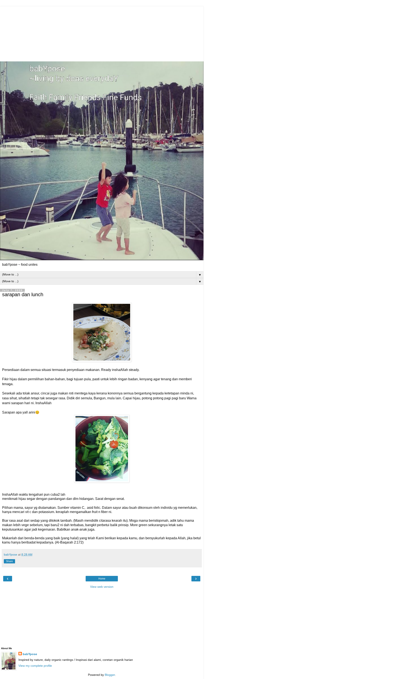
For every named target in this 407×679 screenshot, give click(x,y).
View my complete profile (35, 665)
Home (101, 578)
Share (9, 561)
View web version (101, 586)
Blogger (110, 674)
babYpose (30, 654)
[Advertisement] (103, 32)
